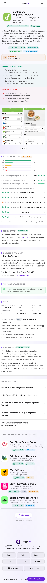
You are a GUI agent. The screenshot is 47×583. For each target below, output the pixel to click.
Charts (23, 561)
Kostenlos (36, 26)
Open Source (33, 47)
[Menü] (42, 3)
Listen (9, 561)
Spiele (23, 555)
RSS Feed (36, 568)
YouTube (14, 568)
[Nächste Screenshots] (42, 129)
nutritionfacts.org (22, 275)
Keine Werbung (16, 51)
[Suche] (5, 3)
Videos (38, 561)
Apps (9, 555)
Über (21, 579)
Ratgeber (37, 555)
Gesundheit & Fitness (18, 47)
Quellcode (24, 237)
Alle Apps (25, 515)
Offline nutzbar (31, 51)
